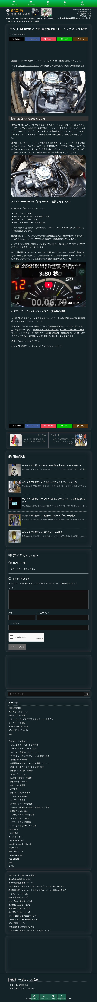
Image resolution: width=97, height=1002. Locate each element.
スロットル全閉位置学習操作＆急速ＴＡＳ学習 (29, 807)
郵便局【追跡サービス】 (19, 897)
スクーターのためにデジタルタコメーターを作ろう (31, 719)
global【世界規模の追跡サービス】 (23, 916)
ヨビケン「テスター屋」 (19, 894)
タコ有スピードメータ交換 (21, 804)
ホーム (13, 21)
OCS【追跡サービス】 (18, 923)
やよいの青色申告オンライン (21, 883)
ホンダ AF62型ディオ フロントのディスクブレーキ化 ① (37, 346)
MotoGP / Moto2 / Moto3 (20, 844)
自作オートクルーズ (18, 782)
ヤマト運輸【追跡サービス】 (21, 901)
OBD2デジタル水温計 (19, 811)
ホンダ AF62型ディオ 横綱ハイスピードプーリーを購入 (48, 515)
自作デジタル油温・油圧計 (21, 771)
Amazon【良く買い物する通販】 (22, 875)
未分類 (11, 866)
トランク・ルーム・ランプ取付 (23, 749)
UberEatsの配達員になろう (20, 879)
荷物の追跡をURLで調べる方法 (21, 927)
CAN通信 (14, 833)
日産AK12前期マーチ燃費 (21, 778)
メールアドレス (43, 613)
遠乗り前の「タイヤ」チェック (23, 988)
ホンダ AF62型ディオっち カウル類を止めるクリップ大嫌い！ (52, 465)
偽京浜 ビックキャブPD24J (45, 330)
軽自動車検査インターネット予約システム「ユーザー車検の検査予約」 (38, 890)
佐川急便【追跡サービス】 (20, 905)
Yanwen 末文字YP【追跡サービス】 (24, 919)
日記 (10, 734)
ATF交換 (14, 789)
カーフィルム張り (17, 800)
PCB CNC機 (14, 859)
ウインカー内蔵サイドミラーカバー (25, 752)
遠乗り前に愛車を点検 (19, 985)
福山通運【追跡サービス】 (20, 912)
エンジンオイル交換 (18, 796)
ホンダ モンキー (15, 837)
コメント (12, 588)
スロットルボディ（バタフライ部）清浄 (27, 767)
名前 (10, 613)
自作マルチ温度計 (17, 785)
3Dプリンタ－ (14, 848)
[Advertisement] (48, 50)
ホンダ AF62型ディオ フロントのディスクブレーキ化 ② (49, 482)
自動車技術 (13, 829)
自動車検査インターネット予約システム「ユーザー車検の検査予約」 (37, 886)
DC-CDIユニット (17, 840)
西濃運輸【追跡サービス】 (20, 908)
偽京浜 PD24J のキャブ (28, 66)
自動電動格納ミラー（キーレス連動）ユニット (29, 763)
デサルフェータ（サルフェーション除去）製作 (29, 756)
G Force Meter (16, 855)
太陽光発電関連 (15, 708)
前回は (14, 60)
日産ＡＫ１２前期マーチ (19, 741)
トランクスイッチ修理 (19, 818)
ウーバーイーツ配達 (17, 723)
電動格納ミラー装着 (18, 760)
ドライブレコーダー (18, 774)
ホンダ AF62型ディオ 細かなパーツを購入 (42, 532)
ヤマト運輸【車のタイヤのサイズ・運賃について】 (30, 930)
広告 (10, 863)
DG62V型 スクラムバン (19, 730)
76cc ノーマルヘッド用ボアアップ (31, 326)
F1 (10, 738)
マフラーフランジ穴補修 (20, 822)
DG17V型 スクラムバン (18, 712)
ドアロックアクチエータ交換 (22, 815)
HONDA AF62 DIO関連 (30, 21)
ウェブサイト (14, 623)
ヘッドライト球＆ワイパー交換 (23, 826)
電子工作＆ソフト (16, 852)
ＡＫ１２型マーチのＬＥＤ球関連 (24, 745)
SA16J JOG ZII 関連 (17, 715)
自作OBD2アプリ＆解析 (20, 793)
